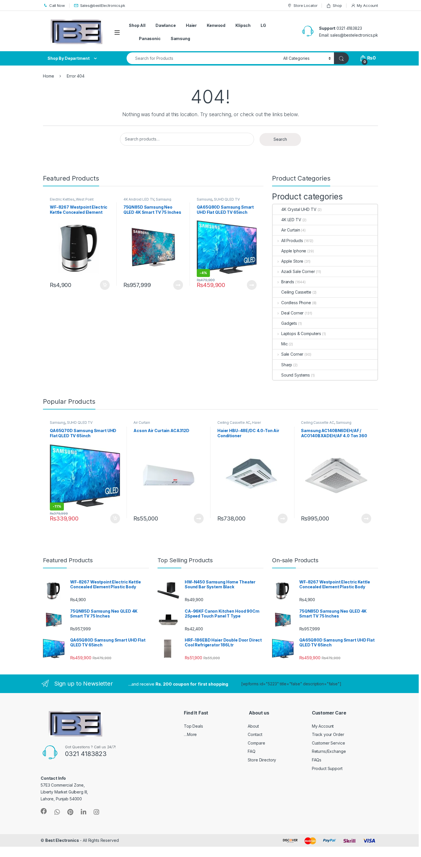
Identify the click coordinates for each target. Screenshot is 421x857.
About (253, 726)
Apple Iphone (293, 250)
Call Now (57, 5)
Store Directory (262, 759)
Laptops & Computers (301, 333)
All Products (292, 240)
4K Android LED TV (138, 199)
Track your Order (328, 734)
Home (48, 76)
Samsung (180, 38)
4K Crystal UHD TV (298, 209)
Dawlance (166, 25)
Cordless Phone (296, 302)
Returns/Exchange (329, 751)
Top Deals (193, 726)
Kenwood (216, 25)
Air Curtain (290, 229)
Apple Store (292, 261)
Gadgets (289, 323)
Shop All (137, 25)
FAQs (316, 759)
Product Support (327, 768)
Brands (287, 281)
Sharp (286, 364)
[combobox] (203, 58)
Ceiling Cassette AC (233, 422)
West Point (85, 199)
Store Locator (305, 5)
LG (263, 25)
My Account (367, 5)
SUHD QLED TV (226, 199)
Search (280, 139)
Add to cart (105, 285)
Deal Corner (292, 312)
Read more (178, 285)
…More (190, 734)
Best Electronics (62, 840)
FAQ (251, 751)
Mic (284, 343)
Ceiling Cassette (296, 292)
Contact (255, 734)
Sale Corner (292, 354)
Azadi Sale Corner (298, 271)
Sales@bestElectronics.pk (102, 5)
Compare (256, 743)
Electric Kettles (62, 199)
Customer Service (328, 743)
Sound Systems (295, 375)
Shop (337, 5)
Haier (191, 25)
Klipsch (243, 25)
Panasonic (150, 38)
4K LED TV (291, 219)
